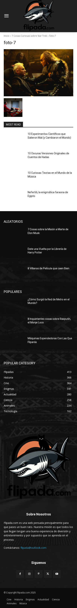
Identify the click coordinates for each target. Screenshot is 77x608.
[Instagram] (29, 574)
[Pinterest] (38, 574)
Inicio (6, 35)
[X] (47, 574)
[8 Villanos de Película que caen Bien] (14, 274)
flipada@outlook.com (33, 547)
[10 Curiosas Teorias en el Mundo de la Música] (14, 178)
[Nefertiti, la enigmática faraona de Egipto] (14, 198)
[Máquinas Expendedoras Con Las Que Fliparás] (14, 344)
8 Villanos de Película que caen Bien (48, 268)
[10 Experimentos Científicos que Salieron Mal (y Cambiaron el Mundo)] (14, 139)
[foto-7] (38, 72)
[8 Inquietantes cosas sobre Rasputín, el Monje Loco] (14, 324)
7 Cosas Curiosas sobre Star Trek (29, 35)
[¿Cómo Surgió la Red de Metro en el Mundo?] (14, 305)
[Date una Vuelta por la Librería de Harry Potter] (14, 254)
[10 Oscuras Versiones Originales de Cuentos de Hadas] (14, 159)
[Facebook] (20, 574)
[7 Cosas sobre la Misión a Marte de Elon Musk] (14, 235)
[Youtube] (57, 574)
